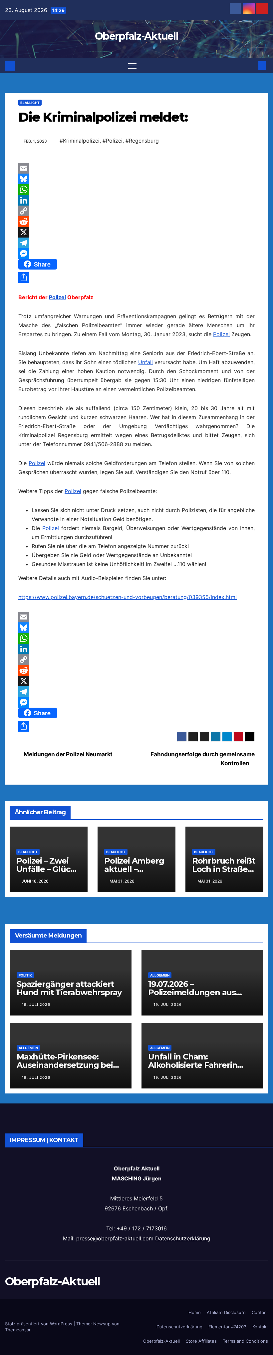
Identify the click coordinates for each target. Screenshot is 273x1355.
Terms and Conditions (245, 1341)
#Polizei (113, 140)
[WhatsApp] (136, 189)
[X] (136, 232)
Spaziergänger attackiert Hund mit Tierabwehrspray (69, 988)
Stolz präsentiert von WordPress (39, 1323)
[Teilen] (136, 277)
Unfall (145, 362)
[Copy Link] (136, 211)
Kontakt (260, 1326)
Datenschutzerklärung (182, 1238)
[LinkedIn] (136, 200)
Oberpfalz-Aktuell (136, 36)
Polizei (57, 297)
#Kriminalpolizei (80, 140)
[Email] (136, 168)
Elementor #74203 (227, 1326)
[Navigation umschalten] (132, 65)
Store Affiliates (201, 1341)
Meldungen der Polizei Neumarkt (68, 754)
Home (194, 1312)
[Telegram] (136, 243)
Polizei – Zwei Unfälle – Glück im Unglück (45, 869)
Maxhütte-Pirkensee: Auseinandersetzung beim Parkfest (69, 1065)
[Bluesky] (136, 179)
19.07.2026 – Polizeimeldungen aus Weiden (192, 992)
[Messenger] (136, 253)
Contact (260, 1312)
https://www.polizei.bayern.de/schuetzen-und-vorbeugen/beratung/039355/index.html (127, 597)
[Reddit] (136, 221)
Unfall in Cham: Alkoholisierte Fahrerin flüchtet (192, 1065)
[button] (251, 65)
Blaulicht (30, 103)
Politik (25, 975)
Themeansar (18, 1329)
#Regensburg (142, 140)
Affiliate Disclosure (226, 1312)
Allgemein (159, 975)
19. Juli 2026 (36, 1004)
